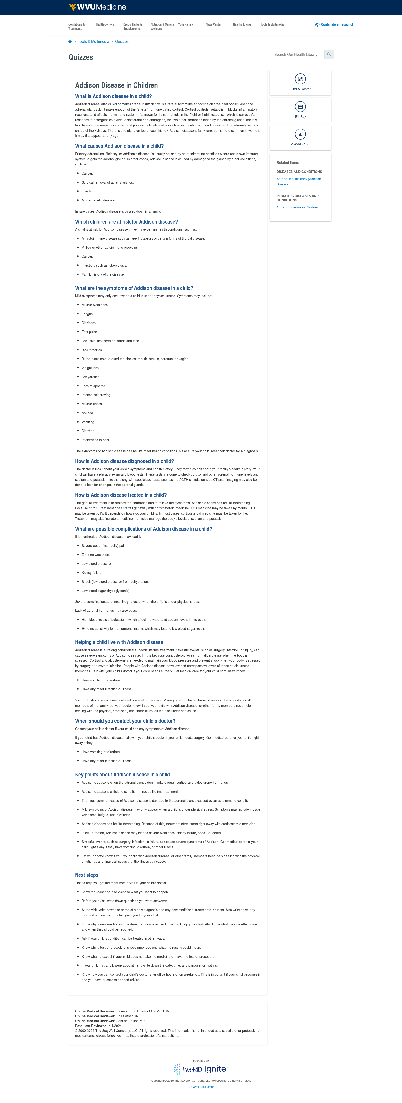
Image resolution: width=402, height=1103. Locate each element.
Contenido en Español (337, 24)
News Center (213, 24)
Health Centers (105, 24)
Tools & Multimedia (272, 24)
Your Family (185, 24)
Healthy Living (242, 24)
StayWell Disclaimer (201, 1087)
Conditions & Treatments (76, 26)
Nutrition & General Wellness (162, 26)
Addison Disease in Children (297, 207)
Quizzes (122, 41)
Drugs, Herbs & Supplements (132, 26)
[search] (298, 54)
